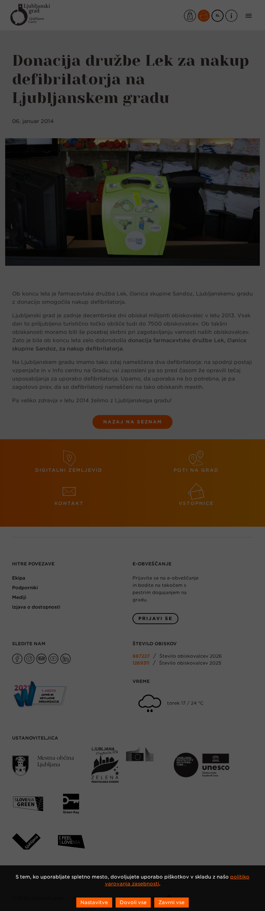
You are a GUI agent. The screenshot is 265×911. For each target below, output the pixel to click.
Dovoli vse (133, 902)
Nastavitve (94, 902)
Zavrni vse (171, 902)
